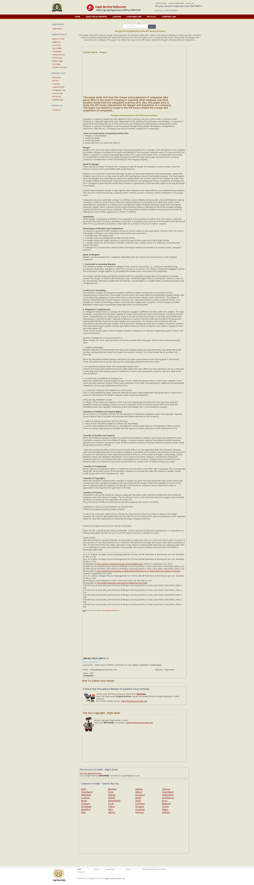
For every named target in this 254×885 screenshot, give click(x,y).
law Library (56, 96)
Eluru (164, 800)
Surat (111, 803)
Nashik (111, 797)
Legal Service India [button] (61, 7)
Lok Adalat (56, 64)
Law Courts (56, 45)
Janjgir (138, 797)
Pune (110, 791)
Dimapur (139, 806)
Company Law (169, 16)
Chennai (166, 789)
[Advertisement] (134, 76)
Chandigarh (87, 791)
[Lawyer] (117, 8)
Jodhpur (166, 812)
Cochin (165, 806)
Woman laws (57, 58)
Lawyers (117, 16)
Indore (111, 806)
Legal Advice (57, 28)
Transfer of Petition (59, 67)
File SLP (55, 80)
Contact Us (189, 3)
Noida (84, 800)
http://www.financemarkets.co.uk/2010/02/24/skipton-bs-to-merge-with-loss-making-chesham (138, 571)
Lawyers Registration (176, 3)
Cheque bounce (58, 54)
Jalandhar (86, 809)
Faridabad (86, 806)
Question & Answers (96, 16)
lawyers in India (58, 39)
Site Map (162, 869)
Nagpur (112, 794)
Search (151, 27)
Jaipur (138, 800)
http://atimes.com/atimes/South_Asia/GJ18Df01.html (120, 564)
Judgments (56, 42)
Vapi (83, 812)
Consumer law (134, 16)
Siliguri (138, 791)
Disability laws (57, 99)
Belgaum (166, 803)
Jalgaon (111, 812)
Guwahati (140, 809)
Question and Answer (150, 869)
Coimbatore (168, 797)
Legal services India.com (114, 878)
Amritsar (139, 812)
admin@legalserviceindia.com (139, 722)
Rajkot (165, 809)
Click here (141, 694)
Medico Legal (57, 61)
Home (77, 16)
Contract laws (57, 93)
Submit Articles (161, 3)
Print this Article (91, 661)
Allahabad (86, 794)
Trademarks (57, 51)
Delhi (83, 789)
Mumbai (112, 789)
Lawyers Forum (58, 87)
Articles (151, 16)
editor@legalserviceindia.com (134, 701)
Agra (110, 809)
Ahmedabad (114, 800)
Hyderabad (167, 794)
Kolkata (139, 789)
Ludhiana (140, 803)
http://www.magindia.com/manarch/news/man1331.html (122, 583)
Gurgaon (85, 803)
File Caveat (56, 77)
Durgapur (140, 794)
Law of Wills (56, 48)
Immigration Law (59, 90)
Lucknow (85, 797)
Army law (56, 84)
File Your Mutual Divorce (90, 773)
